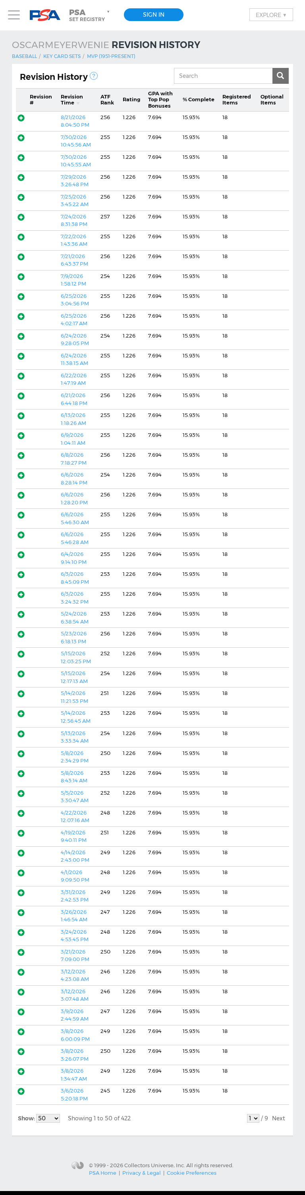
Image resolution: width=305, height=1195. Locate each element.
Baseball (24, 56)
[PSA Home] (48, 15)
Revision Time (72, 99)
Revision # (41, 99)
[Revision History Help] (94, 75)
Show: (27, 1118)
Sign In (153, 14)
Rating (131, 99)
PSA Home (102, 1173)
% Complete (198, 99)
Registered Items (236, 99)
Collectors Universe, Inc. (154, 1165)
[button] (90, 15)
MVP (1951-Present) (111, 56)
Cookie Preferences (191, 1173)
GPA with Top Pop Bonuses (160, 99)
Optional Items (272, 99)
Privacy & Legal (141, 1173)
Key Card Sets (62, 56)
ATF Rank (107, 99)
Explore (271, 15)
